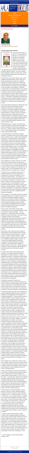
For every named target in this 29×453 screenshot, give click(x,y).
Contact (14, 21)
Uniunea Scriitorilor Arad (14, 15)
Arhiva (14, 23)
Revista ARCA (14, 17)
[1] (17, 50)
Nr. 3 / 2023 (14, 25)
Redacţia (14, 19)
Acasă (14, 13)
